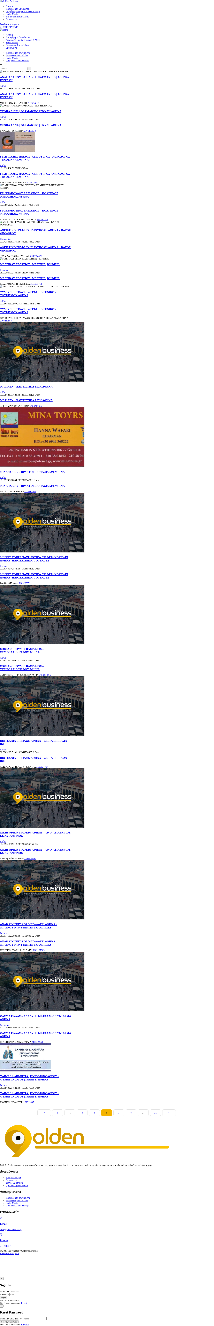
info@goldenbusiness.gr (11, 1229)
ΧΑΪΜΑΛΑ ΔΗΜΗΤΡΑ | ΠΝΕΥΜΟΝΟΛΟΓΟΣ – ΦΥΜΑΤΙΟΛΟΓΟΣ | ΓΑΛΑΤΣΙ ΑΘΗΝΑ (29, 1078)
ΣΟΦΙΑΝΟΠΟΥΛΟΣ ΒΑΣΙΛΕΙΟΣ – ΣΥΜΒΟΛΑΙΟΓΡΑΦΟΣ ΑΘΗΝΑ (22, 650)
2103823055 (45, 675)
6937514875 (36, 256)
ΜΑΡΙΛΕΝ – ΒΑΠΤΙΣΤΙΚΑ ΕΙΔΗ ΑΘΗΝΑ (26, 386)
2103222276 (37, 1042)
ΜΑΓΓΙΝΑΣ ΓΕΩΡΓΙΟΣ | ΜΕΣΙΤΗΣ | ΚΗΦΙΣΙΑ (30, 264)
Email (3, 1223)
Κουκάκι (4, 566)
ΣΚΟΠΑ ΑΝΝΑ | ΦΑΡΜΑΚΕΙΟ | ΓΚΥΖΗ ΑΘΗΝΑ (30, 111)
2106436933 (30, 131)
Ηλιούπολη (5, 239)
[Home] (4, 30)
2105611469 (42, 219)
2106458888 (6, 320)
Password (4, 1294)
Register (25, 1303)
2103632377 (32, 182)
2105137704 (42, 767)
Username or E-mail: (9, 1318)
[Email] (1, 1218)
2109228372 (25, 583)
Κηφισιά (4, 270)
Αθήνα (3, 86)
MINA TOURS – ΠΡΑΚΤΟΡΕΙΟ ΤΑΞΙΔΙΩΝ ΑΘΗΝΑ (32, 471)
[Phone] (1, 1234)
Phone (4, 1240)
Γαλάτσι (4, 933)
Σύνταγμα (4, 1025)
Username (4, 1291)
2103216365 (36, 406)
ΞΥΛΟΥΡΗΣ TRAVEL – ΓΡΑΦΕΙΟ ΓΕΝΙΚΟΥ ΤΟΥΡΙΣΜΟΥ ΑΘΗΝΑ (28, 294)
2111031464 (36, 284)
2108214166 (33, 103)
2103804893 (30, 491)
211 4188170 (6, 1246)
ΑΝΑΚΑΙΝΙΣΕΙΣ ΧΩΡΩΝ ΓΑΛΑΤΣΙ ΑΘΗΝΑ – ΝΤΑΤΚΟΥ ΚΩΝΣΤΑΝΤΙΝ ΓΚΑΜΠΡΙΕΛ (28, 926)
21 (155, 1112)
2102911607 (28, 1102)
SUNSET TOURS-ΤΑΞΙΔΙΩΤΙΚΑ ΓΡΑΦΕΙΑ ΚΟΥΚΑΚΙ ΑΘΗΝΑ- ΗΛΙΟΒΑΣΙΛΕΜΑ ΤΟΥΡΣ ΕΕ (34, 559)
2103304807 (30, 858)
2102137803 (39, 950)
